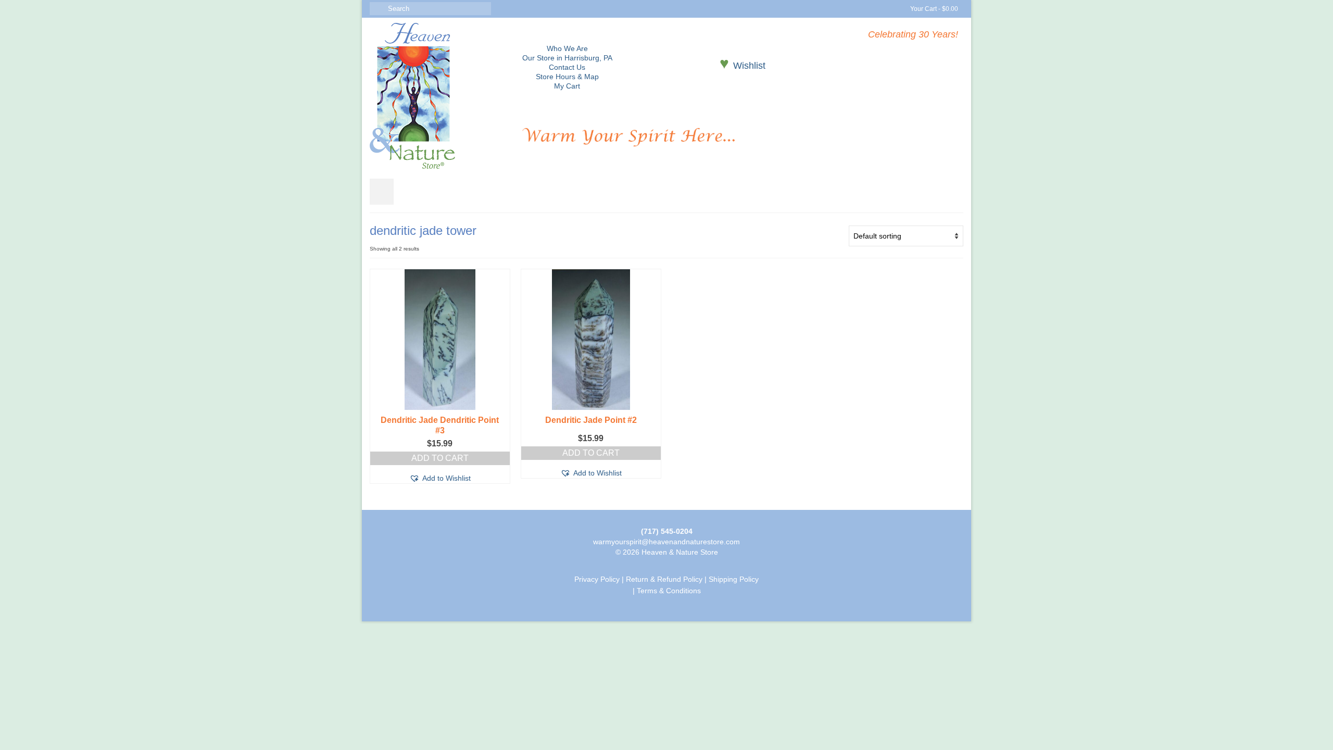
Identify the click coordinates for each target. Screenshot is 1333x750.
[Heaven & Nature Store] (438, 96)
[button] (440, 478)
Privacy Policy (597, 579)
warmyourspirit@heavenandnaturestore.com (666, 542)
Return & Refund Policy (664, 579)
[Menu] (382, 192)
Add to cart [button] (440, 458)
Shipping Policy (734, 579)
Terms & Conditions (669, 590)
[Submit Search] (377, 8)
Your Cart (933, 8)
